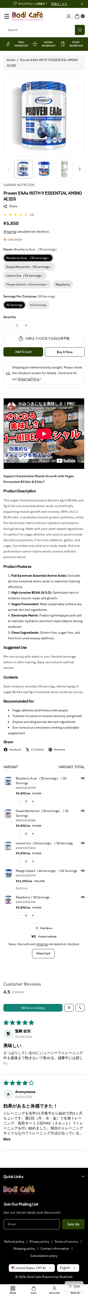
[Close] (82, 3)
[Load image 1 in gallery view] (23, 169)
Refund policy (14, 1241)
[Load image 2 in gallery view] (44, 169)
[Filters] (69, 1008)
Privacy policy (39, 1241)
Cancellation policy (44, 1256)
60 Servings (39, 306)
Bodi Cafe (34, 1277)
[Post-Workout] (62, 43)
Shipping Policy (28, 379)
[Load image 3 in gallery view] (64, 169)
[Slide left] (8, 169)
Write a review (33, 1008)
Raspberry (63, 284)
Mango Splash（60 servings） (28, 285)
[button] (6, 16)
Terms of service (66, 1241)
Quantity (9, 317)
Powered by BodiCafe (57, 1277)
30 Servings (14, 305)
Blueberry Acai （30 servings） (28, 258)
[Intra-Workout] (35, 43)
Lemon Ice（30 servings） (25, 276)
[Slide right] (80, 169)
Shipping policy (24, 1248)
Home (11, 60)
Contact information (55, 1248)
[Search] (80, 30)
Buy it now (65, 352)
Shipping (9, 231)
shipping (41, 944)
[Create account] (68, 16)
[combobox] (44, 30)
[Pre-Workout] (7, 43)
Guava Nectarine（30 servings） (29, 267)
